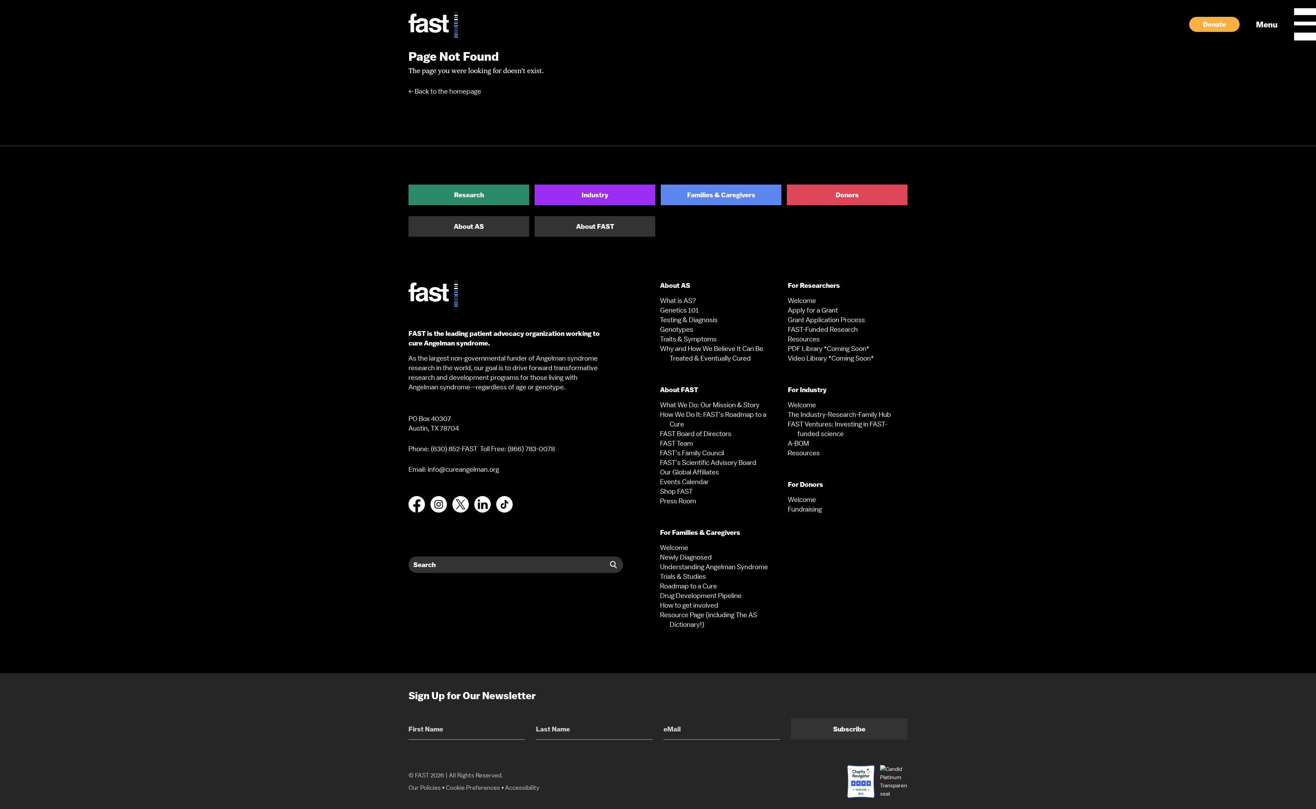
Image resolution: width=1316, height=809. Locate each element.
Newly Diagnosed (686, 557)
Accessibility (522, 788)
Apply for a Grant (813, 310)
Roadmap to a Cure (688, 586)
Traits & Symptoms (688, 339)
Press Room (678, 501)
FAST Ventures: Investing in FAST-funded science (837, 429)
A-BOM (798, 443)
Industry (595, 195)
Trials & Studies (683, 576)
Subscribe (849, 729)
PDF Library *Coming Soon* (828, 348)
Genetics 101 (679, 310)
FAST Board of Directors (695, 434)
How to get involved (689, 605)
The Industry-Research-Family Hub (839, 414)
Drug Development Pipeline (701, 595)
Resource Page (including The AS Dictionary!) (708, 620)
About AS (469, 226)
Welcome (674, 547)
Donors (847, 195)
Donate (1214, 24)
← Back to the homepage (445, 91)
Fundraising (805, 509)
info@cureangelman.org (463, 469)
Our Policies (425, 788)
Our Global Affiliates (689, 472)
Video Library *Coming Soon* (831, 358)
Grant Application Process (826, 320)
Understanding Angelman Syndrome (714, 567)
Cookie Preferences (473, 788)
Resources (804, 339)
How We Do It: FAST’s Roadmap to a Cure (713, 419)
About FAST (595, 226)
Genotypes (676, 329)
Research (469, 195)
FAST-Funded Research (823, 329)
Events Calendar (684, 482)
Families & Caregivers (721, 195)
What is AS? (678, 300)
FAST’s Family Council (692, 453)
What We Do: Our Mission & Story (709, 405)
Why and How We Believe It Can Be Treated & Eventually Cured (711, 353)
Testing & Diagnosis (689, 320)
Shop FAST (676, 491)
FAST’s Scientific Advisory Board (708, 462)
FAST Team (676, 443)
